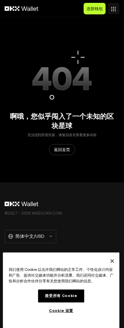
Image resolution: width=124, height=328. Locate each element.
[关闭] (112, 261)
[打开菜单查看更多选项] (113, 7)
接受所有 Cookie (61, 296)
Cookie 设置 (61, 310)
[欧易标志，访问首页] (22, 8)
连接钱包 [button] (95, 8)
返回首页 (62, 149)
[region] (61, 290)
